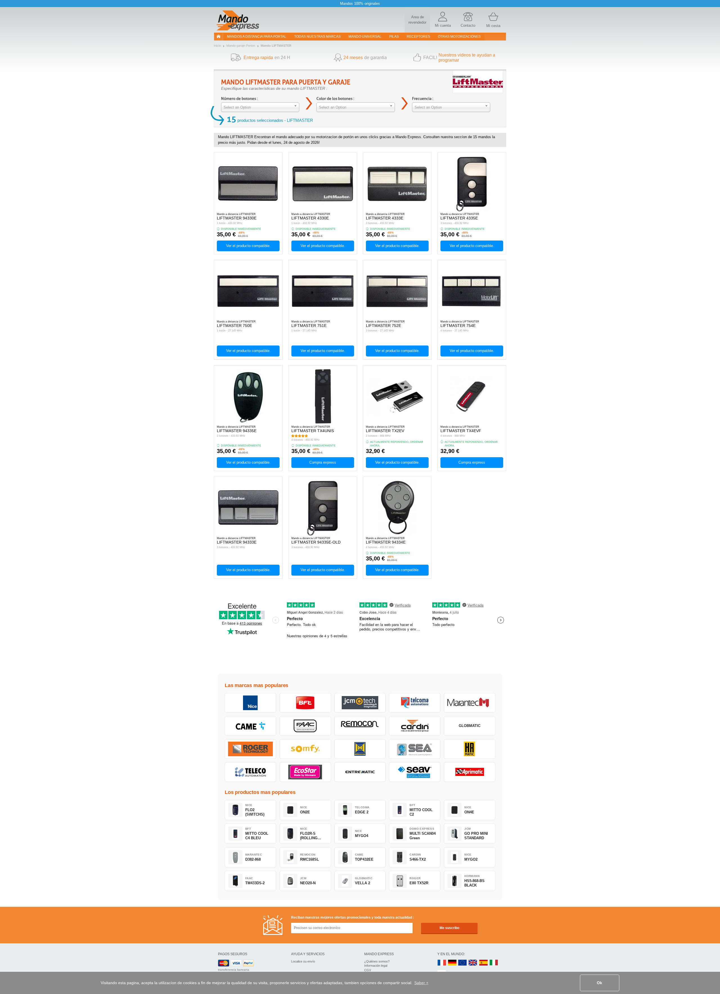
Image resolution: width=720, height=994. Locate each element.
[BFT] (305, 703)
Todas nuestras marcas (317, 37)
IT (493, 962)
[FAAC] (305, 726)
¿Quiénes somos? (377, 961)
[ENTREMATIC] (360, 772)
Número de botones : (239, 98)
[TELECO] (250, 772)
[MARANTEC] (469, 703)
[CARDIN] (414, 726)
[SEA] (414, 749)
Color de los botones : (335, 98)
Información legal (375, 965)
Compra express (322, 462)
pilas (394, 37)
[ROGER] (250, 749)
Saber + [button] (421, 982)
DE (452, 962)
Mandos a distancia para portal (256, 37)
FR (441, 962)
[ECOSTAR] (305, 772)
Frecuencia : (422, 98)
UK (473, 962)
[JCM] (360, 703)
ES (483, 962)
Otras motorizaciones (459, 37)
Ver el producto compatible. (248, 246)
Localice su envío (303, 961)
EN (462, 962)
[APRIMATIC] (469, 772)
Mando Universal (364, 37)
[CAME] (250, 726)
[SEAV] (414, 772)
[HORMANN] (360, 749)
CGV (367, 970)
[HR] (469, 749)
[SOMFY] (305, 749)
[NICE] (250, 703)
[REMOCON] (360, 726)
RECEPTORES (418, 37)
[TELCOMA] (414, 703)
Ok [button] (599, 982)
